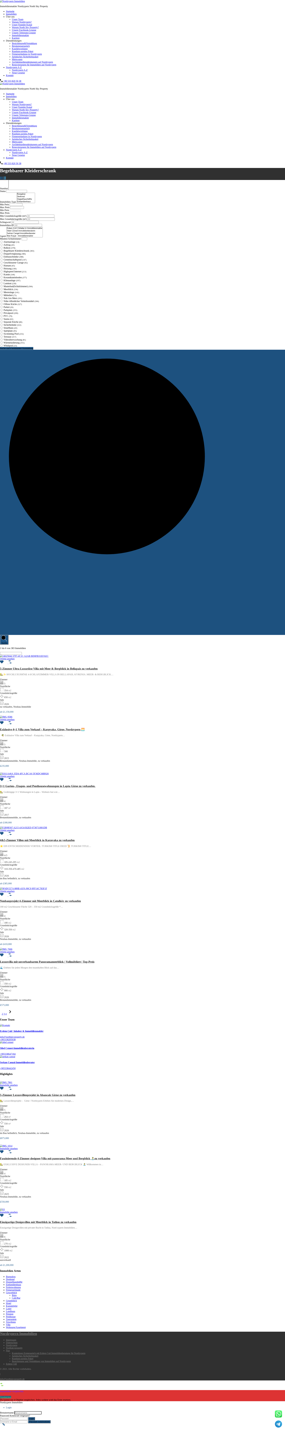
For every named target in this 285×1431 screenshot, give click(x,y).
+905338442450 (8, 1068)
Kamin (9, 274)
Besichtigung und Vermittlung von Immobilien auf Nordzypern (41, 1361)
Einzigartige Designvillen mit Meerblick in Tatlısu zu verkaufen (38, 1222)
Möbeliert (10, 295)
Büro (14, 1295)
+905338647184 (8, 1054)
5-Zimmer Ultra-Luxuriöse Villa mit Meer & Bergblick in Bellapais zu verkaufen (49, 668)
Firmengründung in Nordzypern (27, 54)
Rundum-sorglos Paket (22, 51)
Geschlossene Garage (16, 262)
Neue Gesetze (18, 72)
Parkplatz (10, 310)
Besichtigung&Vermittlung (24, 43)
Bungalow (11, 1276)
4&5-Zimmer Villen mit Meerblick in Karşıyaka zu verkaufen (37, 840)
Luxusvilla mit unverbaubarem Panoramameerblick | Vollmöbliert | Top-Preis (47, 961)
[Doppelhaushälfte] (26, 199)
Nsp (8, 1350)
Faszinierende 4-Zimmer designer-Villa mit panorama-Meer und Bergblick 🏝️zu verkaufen (55, 1158)
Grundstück (11, 1300)
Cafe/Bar (16, 1298)
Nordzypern (11, 1345)
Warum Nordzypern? (22, 22)
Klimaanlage (12, 280)
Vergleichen (5, 1397)
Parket (8, 307)
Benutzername (7, 1412)
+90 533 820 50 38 (12, 81)
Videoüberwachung (15, 339)
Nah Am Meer (13, 298)
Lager (8, 1308)
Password (4, 1415)
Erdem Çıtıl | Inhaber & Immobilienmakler (21, 1031)
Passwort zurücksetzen (39, 1422)
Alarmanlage (11, 242)
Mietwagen (17, 59)
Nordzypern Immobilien (18, 1334)
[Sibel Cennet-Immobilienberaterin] (25, 231)
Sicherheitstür (12, 325)
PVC (8, 316)
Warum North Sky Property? (25, 27)
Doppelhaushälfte (14, 1282)
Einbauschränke (13, 256)
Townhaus (11, 1322)
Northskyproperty (14, 1348)
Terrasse (10, 336)
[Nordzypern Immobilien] (12, 1)
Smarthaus (10, 328)
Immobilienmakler (20, 35)
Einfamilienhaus (13, 1284)
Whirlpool (10, 345)
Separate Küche (13, 322)
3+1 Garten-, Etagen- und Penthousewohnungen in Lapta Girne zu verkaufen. (47, 786)
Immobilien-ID (7, 225)
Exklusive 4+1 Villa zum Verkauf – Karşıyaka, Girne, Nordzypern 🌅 (42, 729)
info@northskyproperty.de (12, 1037)
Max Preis (5, 207)
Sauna (8, 319)
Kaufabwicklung (20, 48)
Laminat (10, 283)
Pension (9, 1314)
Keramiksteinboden (15, 277)
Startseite (10, 11)
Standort (4, 188)
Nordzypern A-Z (14, 67)
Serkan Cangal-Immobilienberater (17, 1062)
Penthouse (11, 1316)
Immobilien (11, 14)
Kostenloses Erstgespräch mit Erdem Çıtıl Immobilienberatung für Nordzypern (48, 1353)
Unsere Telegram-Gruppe (24, 32)
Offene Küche (13, 304)
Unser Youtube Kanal (22, 24)
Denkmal (10, 1279)
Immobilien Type (8, 202)
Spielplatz (10, 331)
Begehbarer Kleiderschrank (19, 250)
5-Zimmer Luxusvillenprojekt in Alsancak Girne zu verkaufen (37, 1095)
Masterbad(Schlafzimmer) (18, 286)
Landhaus (10, 1311)
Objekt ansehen (7, 658)
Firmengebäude (13, 1290)
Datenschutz (12, 1342)
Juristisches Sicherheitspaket (25, 56)
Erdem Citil (11, 1364)
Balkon (9, 248)
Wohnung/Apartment (16, 1327)
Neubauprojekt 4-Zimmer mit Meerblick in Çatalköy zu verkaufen (40, 901)
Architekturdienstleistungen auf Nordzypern (32, 62)
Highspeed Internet (15, 271)
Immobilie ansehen (9, 1085)
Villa (8, 1324)
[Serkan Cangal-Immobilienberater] (25, 233)
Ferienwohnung (13, 1287)
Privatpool (11, 313)
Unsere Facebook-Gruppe (24, 30)
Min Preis (5, 204)
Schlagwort (5, 222)
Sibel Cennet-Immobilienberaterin (17, 1048)
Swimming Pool (14, 334)
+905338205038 (8, 1039)
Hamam (9, 265)
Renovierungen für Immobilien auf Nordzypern (34, 64)
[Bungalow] (26, 194)
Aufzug (8, 245)
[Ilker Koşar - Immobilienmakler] (25, 236)
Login (31, 1419)
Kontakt (10, 75)
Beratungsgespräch (21, 46)
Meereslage (11, 292)
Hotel (8, 1303)
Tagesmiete (11, 1319)
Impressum (11, 1340)
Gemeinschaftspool (15, 259)
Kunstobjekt (11, 1306)
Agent (3, 236)
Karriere (16, 38)
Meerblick (11, 289)
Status (3, 191)
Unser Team (17, 19)
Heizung (10, 268)
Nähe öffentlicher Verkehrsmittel (21, 301)
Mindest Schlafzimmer (11, 238)
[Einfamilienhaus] (26, 201)
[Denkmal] (26, 196)
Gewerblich (11, 1292)
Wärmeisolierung (14, 342)
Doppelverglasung (15, 253)
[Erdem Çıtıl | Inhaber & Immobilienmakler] (25, 228)
